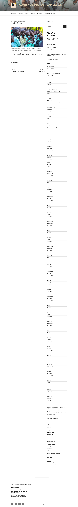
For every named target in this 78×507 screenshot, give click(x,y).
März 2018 (49, 339)
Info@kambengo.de (15, 487)
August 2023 (49, 203)
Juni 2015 (49, 368)
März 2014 (49, 382)
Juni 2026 (49, 137)
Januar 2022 (49, 243)
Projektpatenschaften (51, 107)
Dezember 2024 (50, 173)
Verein (32, 13)
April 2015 (49, 371)
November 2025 (50, 153)
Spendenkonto (49, 116)
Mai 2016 (48, 357)
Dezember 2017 (50, 341)
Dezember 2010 (50, 396)
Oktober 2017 (49, 343)
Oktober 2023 (49, 198)
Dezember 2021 (50, 246)
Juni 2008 (49, 400)
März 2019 (49, 314)
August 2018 (49, 330)
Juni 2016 (49, 355)
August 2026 (49, 134)
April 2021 (49, 264)
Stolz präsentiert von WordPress (51, 504)
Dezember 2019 (50, 293)
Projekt (26, 13)
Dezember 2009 (50, 398)
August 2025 (49, 159)
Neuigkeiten (13, 13)
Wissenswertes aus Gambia (52, 127)
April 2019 (49, 312)
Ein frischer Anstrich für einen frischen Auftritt (56, 51)
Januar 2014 (49, 387)
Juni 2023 (49, 207)
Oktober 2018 (49, 325)
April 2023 (49, 212)
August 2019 (49, 303)
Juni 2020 (49, 280)
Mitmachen (39, 13)
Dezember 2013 (50, 389)
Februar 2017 (49, 346)
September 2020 (50, 275)
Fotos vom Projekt (50, 75)
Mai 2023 (49, 209)
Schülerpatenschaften (51, 114)
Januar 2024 (49, 191)
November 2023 (50, 196)
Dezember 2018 (50, 321)
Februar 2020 (49, 289)
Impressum (49, 82)
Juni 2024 (49, 184)
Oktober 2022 (49, 225)
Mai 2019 (48, 309)
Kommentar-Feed (50, 432)
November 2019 (50, 296)
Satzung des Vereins (51, 111)
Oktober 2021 (49, 250)
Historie (48, 80)
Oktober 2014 (49, 373)
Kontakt (48, 93)
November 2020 (50, 271)
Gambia (20, 13)
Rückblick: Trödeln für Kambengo (53, 47)
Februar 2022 (49, 241)
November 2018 (50, 323)
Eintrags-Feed (50, 429)
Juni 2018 (49, 332)
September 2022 (50, 228)
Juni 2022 (49, 232)
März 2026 (49, 144)
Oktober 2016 (49, 353)
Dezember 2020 (50, 268)
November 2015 (50, 362)
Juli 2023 (48, 205)
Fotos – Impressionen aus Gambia (53, 73)
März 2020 (49, 287)
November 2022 (50, 223)
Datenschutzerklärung (49, 13)
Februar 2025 (49, 171)
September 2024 (50, 180)
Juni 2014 (49, 378)
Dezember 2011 (50, 393)
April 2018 (49, 337)
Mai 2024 (49, 187)
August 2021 (49, 255)
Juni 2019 (49, 307)
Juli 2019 (48, 305)
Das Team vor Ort (50, 66)
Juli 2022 (48, 230)
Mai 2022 (48, 234)
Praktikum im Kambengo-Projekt (53, 102)
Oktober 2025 (49, 155)
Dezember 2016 (50, 348)
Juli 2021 (48, 257)
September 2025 (50, 157)
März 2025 (49, 168)
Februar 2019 (49, 316)
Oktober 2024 (49, 178)
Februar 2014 (49, 384)
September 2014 (50, 375)
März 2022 (49, 239)
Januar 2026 (49, 148)
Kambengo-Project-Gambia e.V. (40, 4)
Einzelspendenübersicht (51, 70)
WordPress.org (50, 434)
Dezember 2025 (50, 150)
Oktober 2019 (49, 298)
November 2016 (50, 350)
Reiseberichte (49, 109)
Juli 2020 (48, 278)
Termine (48, 120)
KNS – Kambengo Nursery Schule (53, 91)
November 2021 (50, 248)
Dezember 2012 (50, 391)
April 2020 (49, 284)
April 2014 (49, 380)
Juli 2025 (48, 162)
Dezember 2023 (50, 193)
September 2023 (50, 200)
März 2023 (49, 214)
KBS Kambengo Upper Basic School (54, 89)
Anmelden (49, 427)
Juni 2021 (48, 259)
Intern (48, 86)
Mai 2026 (49, 139)
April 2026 (49, 141)
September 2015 (50, 366)
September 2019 (50, 300)
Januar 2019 (49, 318)
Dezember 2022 (50, 221)
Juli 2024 (48, 182)
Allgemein (15, 62)
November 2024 (50, 175)
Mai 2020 (49, 282)
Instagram (49, 84)
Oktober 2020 (49, 273)
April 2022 (49, 237)
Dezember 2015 (50, 359)
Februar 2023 (49, 216)
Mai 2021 (48, 262)
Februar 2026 (49, 146)
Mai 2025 (49, 166)
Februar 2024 (49, 189)
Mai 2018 (48, 334)
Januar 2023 (49, 218)
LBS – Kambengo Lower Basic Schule (54, 95)
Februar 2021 (49, 266)
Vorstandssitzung (50, 49)
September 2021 (50, 253)
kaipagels (22, 21)
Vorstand (48, 125)
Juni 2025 (49, 164)
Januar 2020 (49, 291)
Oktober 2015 (49, 364)
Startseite (49, 118)
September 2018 (50, 328)
